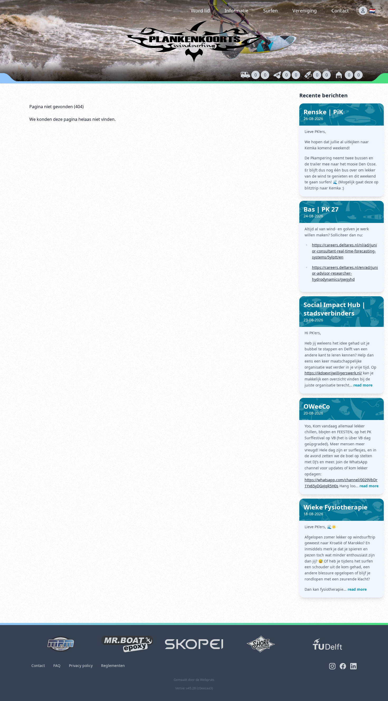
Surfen (270, 10)
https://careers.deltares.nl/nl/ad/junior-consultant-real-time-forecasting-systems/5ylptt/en (344, 251)
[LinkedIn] (353, 666)
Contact (340, 10)
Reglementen (113, 665)
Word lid (200, 10)
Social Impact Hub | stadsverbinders (334, 308)
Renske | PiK (323, 111)
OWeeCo (317, 406)
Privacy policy (81, 665)
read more (362, 385)
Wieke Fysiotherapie (335, 507)
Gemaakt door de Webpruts (194, 680)
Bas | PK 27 (321, 209)
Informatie (236, 10)
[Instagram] (332, 666)
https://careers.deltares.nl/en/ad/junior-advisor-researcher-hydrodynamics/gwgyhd (345, 273)
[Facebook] (343, 666)
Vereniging (304, 10)
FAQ (56, 665)
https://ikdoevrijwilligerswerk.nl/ (333, 372)
